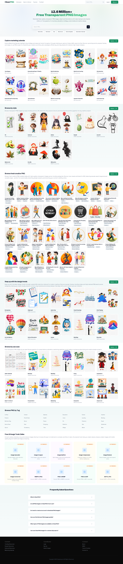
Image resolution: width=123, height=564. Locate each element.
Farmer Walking (109, 249)
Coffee (6, 414)
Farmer (83, 414)
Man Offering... (61, 249)
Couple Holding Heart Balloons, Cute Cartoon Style (23, 245)
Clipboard (30, 310)
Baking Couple (36, 249)
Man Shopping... (24, 225)
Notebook (48, 31)
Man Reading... (65, 203)
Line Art (99, 134)
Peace (44, 421)
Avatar (52, 337)
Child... (111, 201)
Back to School (27, 2)
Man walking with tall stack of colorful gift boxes (37, 222)
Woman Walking (75, 249)
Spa (83, 424)
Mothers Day (8, 421)
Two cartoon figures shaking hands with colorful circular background (53, 199)
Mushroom (60, 31)
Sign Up (45, 546)
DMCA (83, 546)
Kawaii (75, 134)
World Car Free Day (78, 71)
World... (19, 201)
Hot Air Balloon (8, 337)
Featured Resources (10, 548)
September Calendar (80, 31)
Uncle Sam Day (100, 98)
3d (5, 134)
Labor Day (53, 310)
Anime (52, 134)
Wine (102, 427)
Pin (63, 421)
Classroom (99, 400)
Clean (9, 2)
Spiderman (103, 424)
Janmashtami (31, 98)
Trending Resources (9, 544)
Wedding (76, 337)
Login (45, 544)
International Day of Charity (34, 71)
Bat (54, 31)
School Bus (40, 31)
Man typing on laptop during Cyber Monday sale (25, 222)
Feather (103, 414)
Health (44, 418)
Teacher (35, 2)
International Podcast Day (11, 98)
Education (76, 400)
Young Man (8, 203)
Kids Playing (100, 310)
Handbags (91, 225)
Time (44, 427)
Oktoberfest (100, 71)
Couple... (20, 249)
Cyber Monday (23, 223)
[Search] (103, 2)
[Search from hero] (88, 26)
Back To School (9, 400)
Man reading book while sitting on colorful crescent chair (67, 199)
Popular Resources (9, 546)
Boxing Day (7, 310)
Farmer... (106, 225)
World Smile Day (55, 71)
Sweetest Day (21, 247)
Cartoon (30, 134)
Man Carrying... (35, 225)
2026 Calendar (8, 373)
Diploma (45, 414)
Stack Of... (34, 223)
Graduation (99, 373)
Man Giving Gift (39, 271)
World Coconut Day (55, 98)
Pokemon (84, 421)
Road (102, 421)
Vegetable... (23, 271)
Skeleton (65, 424)
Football (41, 2)
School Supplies (69, 31)
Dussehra (63, 269)
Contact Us (85, 550)
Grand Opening (77, 310)
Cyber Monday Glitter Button (50, 220)
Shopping (45, 424)
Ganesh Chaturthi (78, 98)
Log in (108, 2)
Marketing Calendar (9, 550)
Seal (25, 424)
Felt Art (98, 247)
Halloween (18, 2)
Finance (6, 418)
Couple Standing (40, 201)
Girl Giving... (49, 271)
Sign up (115, 2)
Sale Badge (61, 225)
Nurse (25, 421)
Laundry (84, 418)
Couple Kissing (9, 271)
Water (83, 427)
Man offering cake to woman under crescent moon (62, 245)
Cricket (25, 414)
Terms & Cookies (86, 548)
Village (64, 427)
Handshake (54, 201)
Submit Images (47, 548)
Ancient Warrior (64, 271)
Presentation (31, 400)
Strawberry (26, 427)
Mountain (99, 337)
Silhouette (53, 162)
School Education (32, 337)
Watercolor (7, 162)
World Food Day (107, 223)
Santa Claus (7, 424)
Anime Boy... (8, 201)
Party (75, 373)
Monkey (103, 418)
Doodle (29, 162)
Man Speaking (14, 223)
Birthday (30, 373)
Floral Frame (27, 418)
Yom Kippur (7, 71)
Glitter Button (46, 225)
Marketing (53, 400)
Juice (64, 418)
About (83, 544)
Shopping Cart (77, 225)
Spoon (6, 427)
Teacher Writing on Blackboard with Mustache (95, 199)
